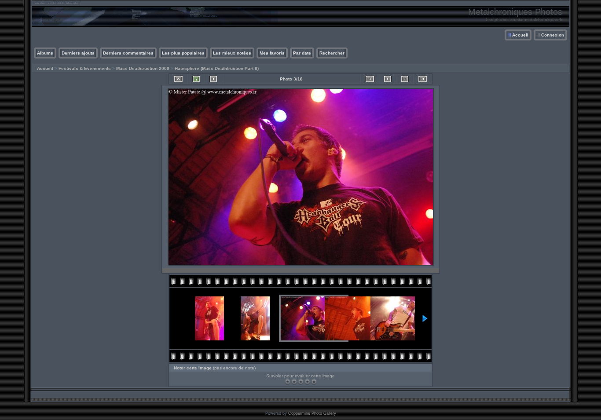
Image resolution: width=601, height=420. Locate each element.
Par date (302, 53)
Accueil (520, 35)
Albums (45, 53)
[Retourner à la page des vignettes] (178, 79)
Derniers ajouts (78, 53)
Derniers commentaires (128, 53)
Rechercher (331, 53)
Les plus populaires (183, 53)
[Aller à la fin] (423, 79)
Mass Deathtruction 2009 (142, 68)
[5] (314, 381)
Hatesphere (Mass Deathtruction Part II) (217, 68)
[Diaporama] (213, 79)
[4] (307, 381)
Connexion (552, 35)
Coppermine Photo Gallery (312, 413)
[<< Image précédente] (387, 79)
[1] (287, 381)
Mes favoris (272, 53)
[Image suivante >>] (404, 79)
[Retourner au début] (370, 79)
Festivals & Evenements (85, 68)
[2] (294, 381)
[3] (300, 381)
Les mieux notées (232, 53)
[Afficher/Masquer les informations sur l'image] (196, 79)
